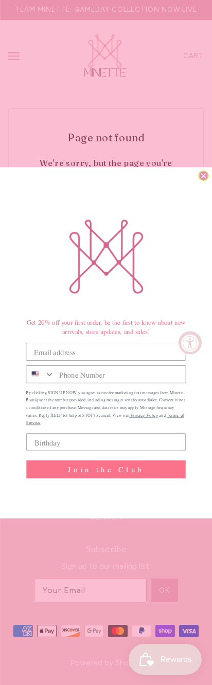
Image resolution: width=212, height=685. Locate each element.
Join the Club (106, 469)
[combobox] (40, 373)
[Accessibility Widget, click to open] (190, 342)
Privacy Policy (143, 415)
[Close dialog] (203, 175)
